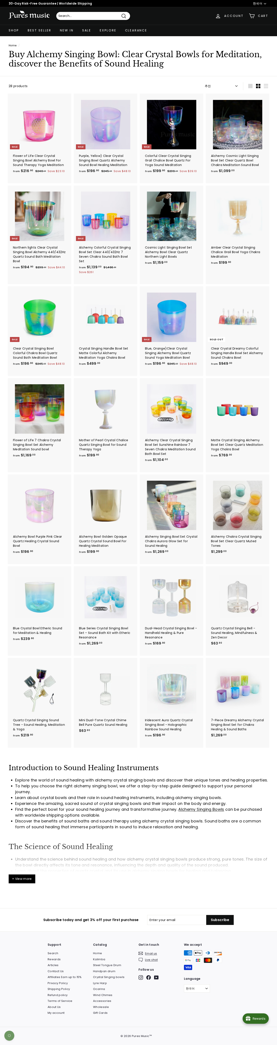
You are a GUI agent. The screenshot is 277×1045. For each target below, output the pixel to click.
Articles (53, 965)
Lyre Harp (100, 983)
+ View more (22, 879)
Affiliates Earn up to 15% (65, 977)
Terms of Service (60, 1001)
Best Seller (39, 30)
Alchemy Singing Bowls (201, 809)
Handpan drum (104, 971)
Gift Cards (100, 1013)
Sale (86, 30)
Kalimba (99, 959)
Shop (14, 30)
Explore (108, 30)
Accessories (102, 1001)
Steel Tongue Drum (107, 965)
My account (56, 1013)
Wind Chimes (103, 995)
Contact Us (56, 971)
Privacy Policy (58, 983)
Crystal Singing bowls (108, 977)
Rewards (54, 959)
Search (53, 953)
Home (12, 45)
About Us (54, 1007)
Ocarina (99, 989)
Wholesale (101, 1007)
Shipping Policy (59, 989)
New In (67, 30)
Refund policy (58, 995)
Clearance (136, 30)
